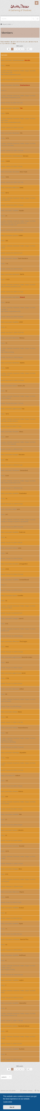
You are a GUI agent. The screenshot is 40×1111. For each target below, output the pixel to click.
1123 (7, 758)
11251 (7, 279)
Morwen (25, 156)
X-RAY (21, 322)
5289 (7, 368)
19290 (7, 65)
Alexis (21, 432)
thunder (21, 846)
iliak (20, 814)
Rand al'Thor (24, 939)
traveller (20, 595)
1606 (7, 177)
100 (6, 717)
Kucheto (21, 1049)
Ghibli (21, 188)
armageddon (23, 564)
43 (6, 945)
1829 (7, 662)
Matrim (22, 363)
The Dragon (23, 641)
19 (6, 498)
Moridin (27, 60)
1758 (7, 678)
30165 (7, 302)
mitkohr (17, 775)
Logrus (21, 980)
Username (4, 55)
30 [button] (28, 49)
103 (6, 733)
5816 (7, 193)
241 (6, 514)
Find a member (5, 42)
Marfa (22, 274)
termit (23, 673)
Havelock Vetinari (23, 1026)
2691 (7, 437)
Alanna (20, 791)
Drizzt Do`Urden (27, 657)
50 (6, 391)
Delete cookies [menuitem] (28, 1090)
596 (6, 460)
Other (14, 43)
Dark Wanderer (23, 258)
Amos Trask (23, 172)
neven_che (21, 386)
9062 (7, 647)
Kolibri (21, 235)
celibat (21, 689)
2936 (7, 569)
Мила (20, 712)
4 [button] (20, 49)
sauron (21, 618)
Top (38, 1090)
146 (6, 553)
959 (6, 796)
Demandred (24, 470)
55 (6, 601)
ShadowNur (23, 493)
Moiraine (22, 454)
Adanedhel (22, 1003)
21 (6, 819)
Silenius (21, 338)
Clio (21, 133)
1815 (7, 414)
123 (6, 1031)
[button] (9, 49)
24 (6, 216)
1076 (7, 138)
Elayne (22, 892)
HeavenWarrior (23, 728)
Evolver (21, 908)
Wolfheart (22, 955)
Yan (21, 108)
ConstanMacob (24, 580)
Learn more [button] (7, 1102)
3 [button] (17, 49)
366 (6, 241)
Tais (23, 409)
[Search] (33, 19)
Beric (20, 869)
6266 (7, 476)
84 (6, 694)
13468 (7, 161)
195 (6, 781)
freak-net (22, 532)
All (11, 42)
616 (6, 624)
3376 (7, 851)
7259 (7, 113)
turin (18, 509)
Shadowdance (25, 85)
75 (6, 343)
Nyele (21, 923)
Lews (19, 548)
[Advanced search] (37, 19)
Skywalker (23, 752)
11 (6, 929)
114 (6, 264)
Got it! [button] (12, 1107)
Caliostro (20, 830)
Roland (22, 297)
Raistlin (21, 210)
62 (6, 835)
